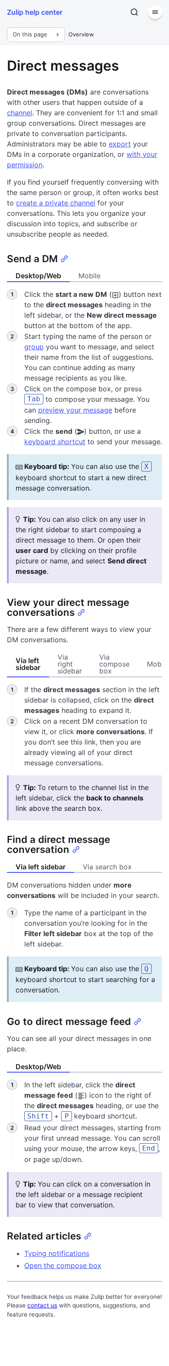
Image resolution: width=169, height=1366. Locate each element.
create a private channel (55, 202)
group (34, 346)
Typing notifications (56, 1253)
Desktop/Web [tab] (38, 275)
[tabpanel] (84, 752)
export (120, 144)
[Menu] (155, 12)
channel (19, 112)
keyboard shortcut (54, 441)
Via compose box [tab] (114, 664)
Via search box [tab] (107, 866)
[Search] (134, 12)
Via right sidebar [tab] (70, 664)
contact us (42, 1305)
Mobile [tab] (89, 275)
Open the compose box (62, 1265)
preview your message (75, 410)
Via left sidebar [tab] (28, 664)
